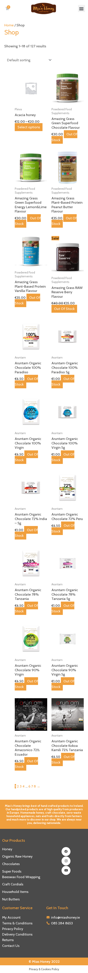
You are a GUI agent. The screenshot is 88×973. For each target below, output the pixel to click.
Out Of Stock (64, 137)
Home (9, 25)
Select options (29, 127)
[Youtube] (66, 870)
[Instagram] (66, 860)
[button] (81, 8)
